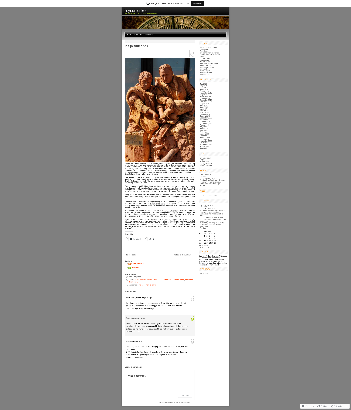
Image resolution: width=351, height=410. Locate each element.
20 (200, 243)
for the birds (131, 255)
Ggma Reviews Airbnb (208, 178)
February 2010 (205, 114)
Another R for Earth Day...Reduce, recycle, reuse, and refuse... (212, 211)
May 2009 (203, 130)
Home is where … (206, 175)
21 (202, 243)
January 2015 (205, 89)
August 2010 (204, 103)
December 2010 (206, 100)
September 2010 (206, 102)
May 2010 (203, 109)
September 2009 (206, 123)
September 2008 (206, 144)
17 (210, 240)
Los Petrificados (166, 280)
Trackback (135, 268)
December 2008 (206, 139)
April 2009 (204, 132)
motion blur (204, 226)
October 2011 (205, 98)
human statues (152, 280)
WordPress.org (205, 74)
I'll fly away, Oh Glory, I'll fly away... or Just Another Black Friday (212, 223)
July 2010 (203, 105)
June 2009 (204, 128)
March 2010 (204, 112)
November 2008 (206, 141)
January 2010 (205, 116)
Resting (203, 228)
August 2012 (204, 95)
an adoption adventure (208, 47)
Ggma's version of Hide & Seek (211, 217)
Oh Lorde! (203, 176)
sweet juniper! (205, 71)
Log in (202, 160)
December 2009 (206, 118)
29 (205, 245)
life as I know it (145, 285)
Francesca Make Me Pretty (210, 55)
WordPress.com (206, 72)
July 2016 (203, 84)
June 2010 (204, 107)
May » (206, 247)
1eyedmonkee (132, 318)
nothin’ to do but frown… (183, 255)
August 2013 (204, 91)
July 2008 (203, 148)
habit (202, 56)
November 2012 (206, 93)
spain (182, 280)
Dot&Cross (204, 51)
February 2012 (205, 96)
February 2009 (205, 136)
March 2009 (204, 134)
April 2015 (204, 87)
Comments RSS (137, 264)
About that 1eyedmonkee (143, 34)
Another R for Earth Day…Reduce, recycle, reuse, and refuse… (213, 181)
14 (202, 240)
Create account (205, 158)
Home (129, 34)
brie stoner (204, 49)
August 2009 (204, 125)
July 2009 (203, 127)
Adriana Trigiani (171, 210)
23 (207, 243)
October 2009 (205, 121)
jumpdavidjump (205, 65)
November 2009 (206, 120)
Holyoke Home (205, 58)
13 (200, 240)
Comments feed (206, 163)
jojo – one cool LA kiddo (209, 63)
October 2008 (205, 143)
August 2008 (204, 146)
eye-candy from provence (209, 53)
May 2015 (203, 86)
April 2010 (204, 111)
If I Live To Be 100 (206, 62)
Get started (197, 3)
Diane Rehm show (157, 203)
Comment (185, 395)
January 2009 (205, 137)
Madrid (176, 280)
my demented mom (207, 67)
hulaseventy (204, 60)
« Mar (201, 247)
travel (154, 285)
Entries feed (204, 161)
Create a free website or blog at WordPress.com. (175, 402)
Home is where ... (206, 205)
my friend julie (205, 69)
